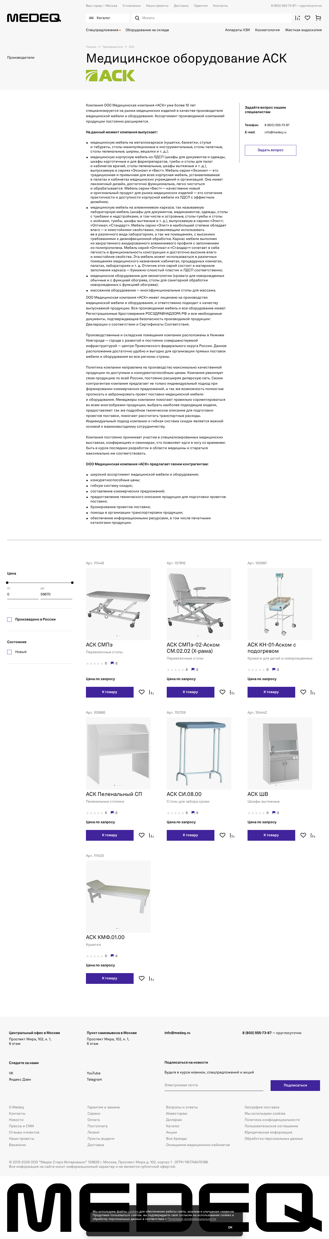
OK (230, 1227)
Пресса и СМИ (21, 1126)
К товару (109, 692)
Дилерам (174, 1120)
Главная (91, 47)
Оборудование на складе (147, 30)
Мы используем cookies (265, 1114)
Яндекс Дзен (20, 1080)
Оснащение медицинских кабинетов (198, 1145)
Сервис (94, 1114)
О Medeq (16, 1107)
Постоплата (98, 1126)
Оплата (94, 1120)
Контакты (220, 5)
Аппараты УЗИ (237, 30)
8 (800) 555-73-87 (283, 5)
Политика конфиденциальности (272, 1120)
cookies (133, 1211)
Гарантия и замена (104, 1107)
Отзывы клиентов (24, 1132)
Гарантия (201, 5)
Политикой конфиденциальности (192, 1219)
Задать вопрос (271, 150)
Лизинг (94, 1132)
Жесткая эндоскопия (303, 30)
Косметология (267, 30)
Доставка (181, 5)
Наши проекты (157, 5)
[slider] (7, 583)
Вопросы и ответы (182, 1107)
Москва (101, 5)
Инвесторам (176, 1114)
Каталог (173, 1126)
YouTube (93, 1073)
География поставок (262, 1107)
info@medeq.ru (275, 132)
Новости (16, 1120)
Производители (112, 47)
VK (11, 1073)
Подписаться (295, 1085)
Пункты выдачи (101, 1139)
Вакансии (17, 1145)
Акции (171, 1132)
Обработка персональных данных (274, 1139)
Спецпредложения (102, 30)
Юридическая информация (268, 1132)
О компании (132, 5)
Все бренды (176, 1139)
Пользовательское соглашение (271, 1126)
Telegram (94, 1080)
